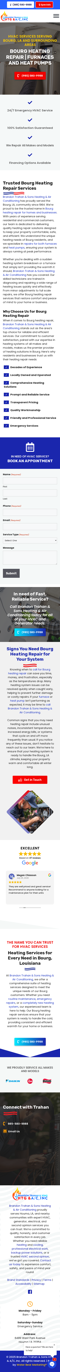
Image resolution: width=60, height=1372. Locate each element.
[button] (20, 4)
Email (12, 520)
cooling (38, 1245)
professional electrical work (30, 1248)
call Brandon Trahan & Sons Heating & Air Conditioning (30, 708)
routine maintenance (22, 999)
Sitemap (39, 1284)
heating (22, 1245)
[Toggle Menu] (56, 16)
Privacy (36, 1280)
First (5, 486)
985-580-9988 (18, 1124)
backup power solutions (26, 1252)
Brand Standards (18, 1280)
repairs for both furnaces (40, 243)
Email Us (14, 1131)
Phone (12, 506)
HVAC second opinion (35, 1256)
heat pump (17, 700)
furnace (44, 697)
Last (5, 498)
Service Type (16, 534)
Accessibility (23, 1284)
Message (8, 547)
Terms (47, 1280)
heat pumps (17, 247)
